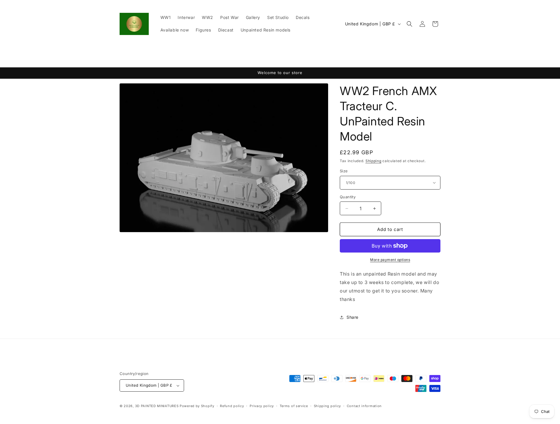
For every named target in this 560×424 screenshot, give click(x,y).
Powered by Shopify (197, 406)
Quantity (348, 197)
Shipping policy (327, 406)
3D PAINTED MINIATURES (157, 406)
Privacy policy (262, 406)
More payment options (390, 259)
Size (344, 171)
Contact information (364, 406)
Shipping (373, 161)
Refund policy (232, 406)
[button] (409, 23)
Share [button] (352, 317)
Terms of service (294, 406)
